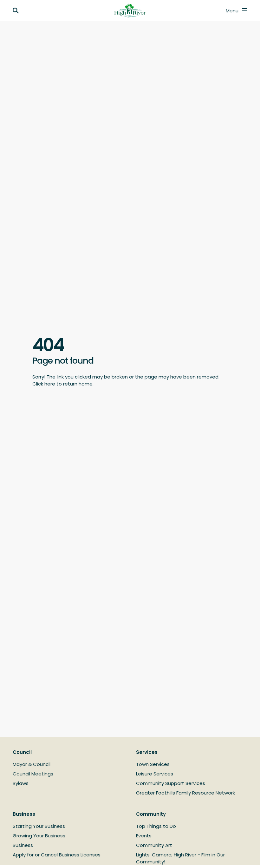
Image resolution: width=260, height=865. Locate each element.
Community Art (154, 845)
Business (24, 814)
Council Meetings (33, 773)
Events (144, 835)
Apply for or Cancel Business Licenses (57, 854)
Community (151, 814)
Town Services (153, 764)
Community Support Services (170, 783)
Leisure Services (154, 773)
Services (147, 752)
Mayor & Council (31, 764)
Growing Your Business (39, 835)
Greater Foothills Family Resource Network (185, 792)
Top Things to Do (156, 826)
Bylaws (21, 783)
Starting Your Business (39, 826)
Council (22, 752)
